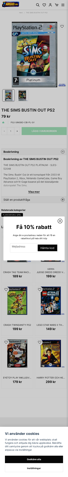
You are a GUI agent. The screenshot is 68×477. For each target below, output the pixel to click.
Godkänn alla (34, 459)
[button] (60, 221)
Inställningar (34, 468)
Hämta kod (47, 248)
